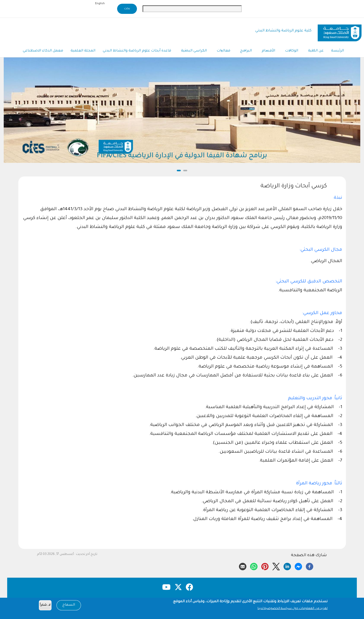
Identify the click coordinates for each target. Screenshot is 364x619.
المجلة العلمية (83, 51)
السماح (68, 605)
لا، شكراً (45, 605)
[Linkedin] (287, 566)
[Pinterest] (265, 566)
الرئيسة (337, 51)
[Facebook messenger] (298, 566)
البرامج (246, 51)
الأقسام (268, 51)
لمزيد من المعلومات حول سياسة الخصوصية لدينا (293, 608)
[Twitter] (276, 566)
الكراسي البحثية (194, 51)
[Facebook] (309, 566)
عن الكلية (316, 51)
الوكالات (291, 51)
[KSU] (339, 31)
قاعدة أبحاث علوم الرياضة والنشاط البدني (137, 51)
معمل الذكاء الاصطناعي (43, 51)
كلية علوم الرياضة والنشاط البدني (283, 31)
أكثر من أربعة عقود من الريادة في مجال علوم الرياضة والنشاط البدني (182, 156)
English (100, 3)
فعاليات (223, 51)
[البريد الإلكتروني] (242, 566)
